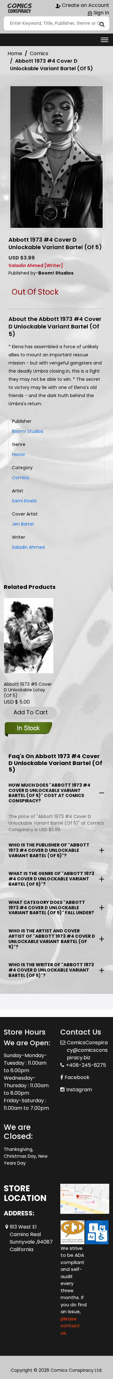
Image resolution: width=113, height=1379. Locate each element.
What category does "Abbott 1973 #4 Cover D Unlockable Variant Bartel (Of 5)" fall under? (51, 907)
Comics (39, 53)
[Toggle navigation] (104, 40)
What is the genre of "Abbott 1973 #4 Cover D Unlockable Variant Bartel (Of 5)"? (51, 878)
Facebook (77, 1069)
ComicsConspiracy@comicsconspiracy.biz (87, 1042)
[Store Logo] (19, 8)
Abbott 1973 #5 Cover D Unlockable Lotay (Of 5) (28, 689)
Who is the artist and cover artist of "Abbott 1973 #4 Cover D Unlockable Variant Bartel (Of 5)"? (51, 939)
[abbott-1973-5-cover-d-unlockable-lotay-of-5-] (28, 635)
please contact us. (70, 1318)
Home (15, 53)
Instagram (79, 1082)
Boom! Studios (27, 431)
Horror (18, 454)
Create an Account (85, 5)
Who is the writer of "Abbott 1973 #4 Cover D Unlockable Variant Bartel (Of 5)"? (51, 970)
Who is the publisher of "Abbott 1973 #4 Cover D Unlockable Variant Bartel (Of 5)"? (48, 850)
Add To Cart (30, 712)
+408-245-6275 (86, 1057)
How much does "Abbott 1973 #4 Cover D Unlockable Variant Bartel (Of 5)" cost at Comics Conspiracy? (49, 793)
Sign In (100, 12)
